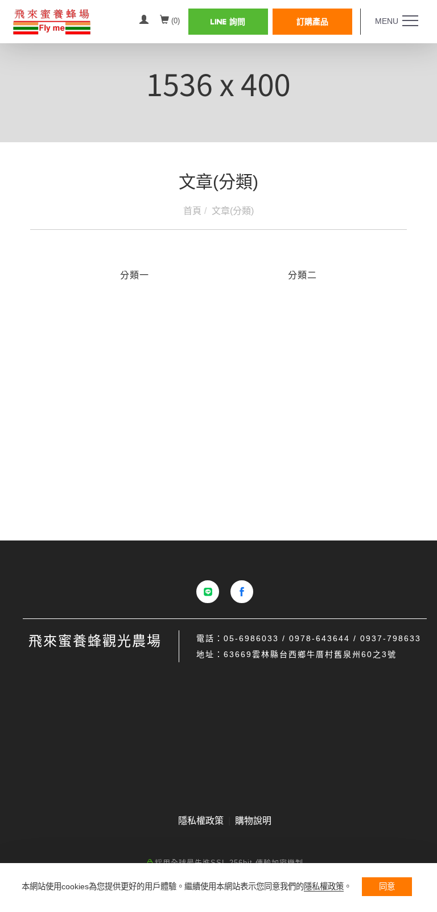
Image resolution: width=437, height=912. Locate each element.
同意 (387, 886)
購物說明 (253, 821)
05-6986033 (251, 638)
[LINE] (208, 591)
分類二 (302, 275)
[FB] (242, 591)
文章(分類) (233, 211)
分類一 (134, 275)
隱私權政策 (324, 886)
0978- (302, 638)
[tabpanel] (218, 85)
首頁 (192, 211)
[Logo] (70, 21)
